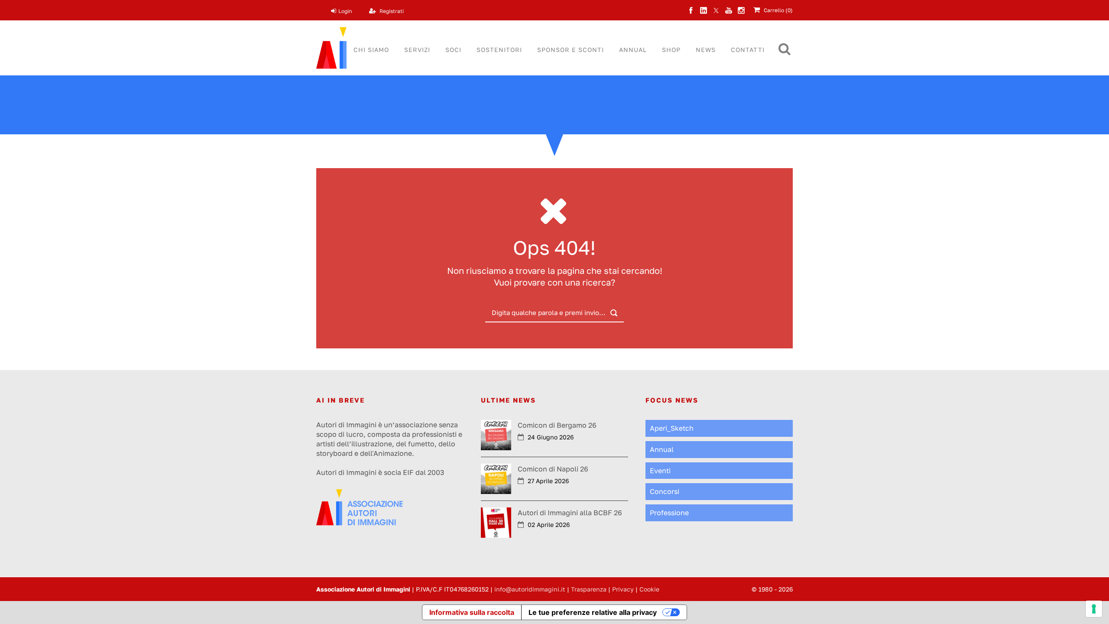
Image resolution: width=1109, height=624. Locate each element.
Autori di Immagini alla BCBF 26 (570, 512)
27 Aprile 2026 (548, 480)
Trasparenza (588, 589)
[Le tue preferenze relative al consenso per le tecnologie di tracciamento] (1094, 609)
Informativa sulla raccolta (471, 612)
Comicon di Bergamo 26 (557, 425)
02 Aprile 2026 (549, 524)
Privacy (623, 589)
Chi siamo (371, 49)
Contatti (748, 49)
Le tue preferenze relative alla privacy (593, 612)
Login (345, 11)
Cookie (649, 589)
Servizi (417, 49)
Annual (633, 49)
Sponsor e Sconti (570, 49)
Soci (453, 49)
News (706, 49)
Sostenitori (499, 49)
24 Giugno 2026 (551, 437)
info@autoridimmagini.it (529, 589)
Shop (671, 49)
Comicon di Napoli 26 (553, 469)
